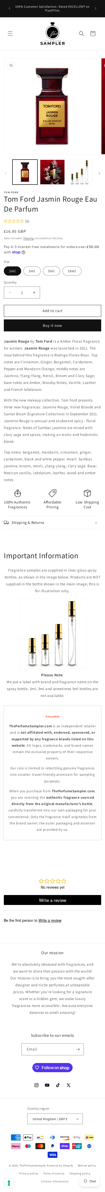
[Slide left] (5, 173)
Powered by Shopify (60, 1165)
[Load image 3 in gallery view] (79, 172)
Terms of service (53, 1173)
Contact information (55, 1181)
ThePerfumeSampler (32, 1165)
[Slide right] (99, 173)
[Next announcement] (95, 8)
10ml (72, 271)
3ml (32, 271)
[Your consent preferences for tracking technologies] (9, 1183)
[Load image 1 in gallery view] (24, 172)
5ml (51, 271)
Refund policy (87, 1165)
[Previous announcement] (9, 8)
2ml (12, 271)
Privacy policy (28, 1173)
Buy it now (52, 325)
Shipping (28, 238)
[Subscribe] (78, 1049)
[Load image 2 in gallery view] (52, 172)
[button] (10, 33)
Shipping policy (79, 1173)
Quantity (10, 282)
